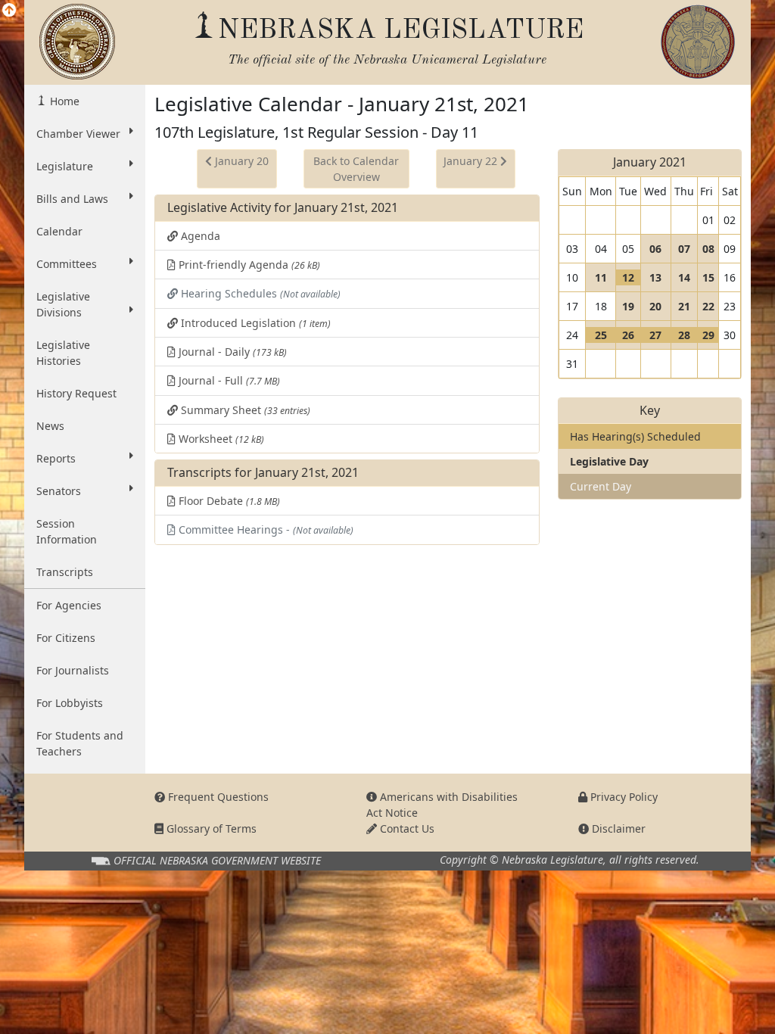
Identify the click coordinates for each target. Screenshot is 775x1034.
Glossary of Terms (210, 828)
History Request (76, 393)
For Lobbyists (69, 703)
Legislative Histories (63, 353)
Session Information (66, 531)
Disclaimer (617, 828)
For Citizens (65, 638)
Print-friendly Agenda (248, 264)
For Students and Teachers (79, 743)
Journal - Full (228, 380)
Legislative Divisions (63, 304)
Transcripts (64, 572)
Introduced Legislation (254, 323)
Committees (66, 264)
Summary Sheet (244, 410)
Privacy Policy (622, 797)
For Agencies (68, 605)
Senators (58, 491)
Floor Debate (228, 501)
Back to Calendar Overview (356, 169)
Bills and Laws (72, 199)
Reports (56, 458)
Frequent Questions (217, 797)
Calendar (59, 231)
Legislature (64, 166)
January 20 (240, 161)
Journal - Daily (231, 351)
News (50, 426)
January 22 (472, 161)
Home (63, 101)
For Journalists (72, 670)
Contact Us (405, 828)
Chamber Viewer (78, 133)
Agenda (199, 236)
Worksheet (220, 438)
